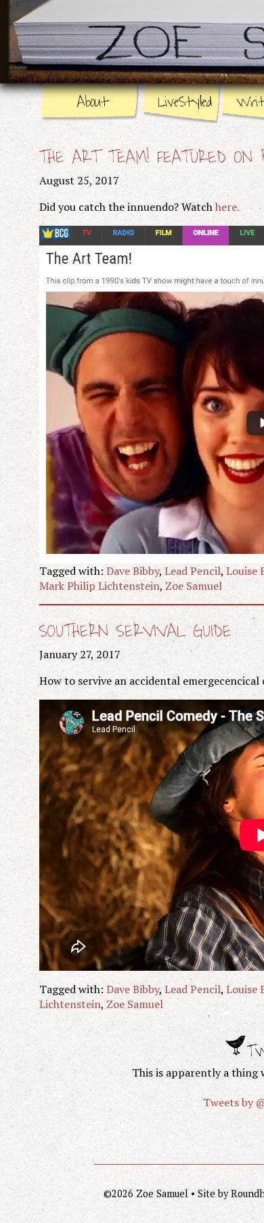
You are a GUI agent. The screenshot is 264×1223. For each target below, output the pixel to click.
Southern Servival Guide (135, 631)
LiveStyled (185, 102)
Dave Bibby (132, 570)
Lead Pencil (192, 570)
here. (227, 206)
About (92, 102)
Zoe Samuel (193, 585)
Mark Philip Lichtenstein (99, 585)
